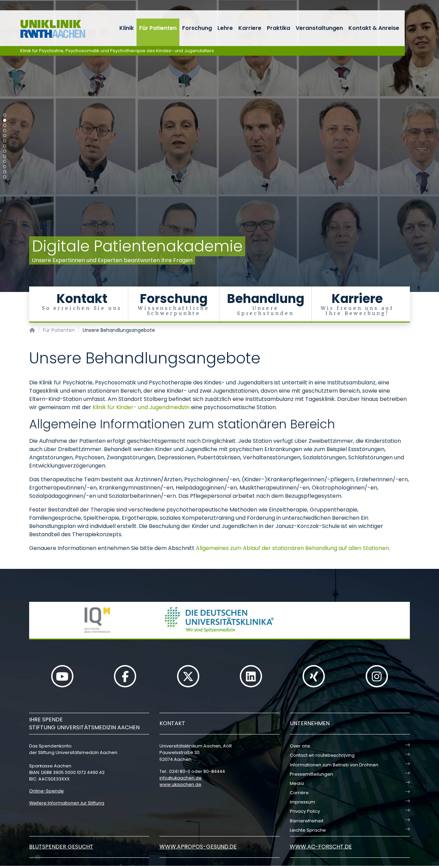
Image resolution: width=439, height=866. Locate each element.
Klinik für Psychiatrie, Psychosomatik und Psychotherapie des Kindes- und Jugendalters (117, 50)
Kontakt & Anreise (373, 28)
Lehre (225, 28)
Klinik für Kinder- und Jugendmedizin (141, 407)
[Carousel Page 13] (4, 177)
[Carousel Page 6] (4, 141)
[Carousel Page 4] (4, 130)
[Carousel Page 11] (4, 166)
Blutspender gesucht (61, 847)
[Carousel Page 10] (4, 161)
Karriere (249, 28)
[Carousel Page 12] (4, 171)
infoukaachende (180, 778)
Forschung (197, 28)
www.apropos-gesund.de (198, 847)
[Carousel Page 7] (4, 146)
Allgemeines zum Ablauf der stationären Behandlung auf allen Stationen (292, 548)
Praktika (278, 28)
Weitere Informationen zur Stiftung (66, 803)
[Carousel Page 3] (4, 125)
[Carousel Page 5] (4, 135)
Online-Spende (46, 791)
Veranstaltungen (319, 28)
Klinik (126, 28)
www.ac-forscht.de (321, 847)
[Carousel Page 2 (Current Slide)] (4, 120)
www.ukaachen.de (180, 784)
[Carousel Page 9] (4, 156)
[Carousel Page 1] (4, 115)
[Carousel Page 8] (4, 151)
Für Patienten (158, 28)
